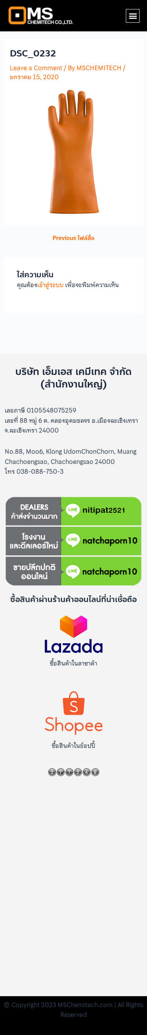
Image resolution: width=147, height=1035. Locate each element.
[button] (133, 16)
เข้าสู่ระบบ (50, 285)
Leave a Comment (36, 68)
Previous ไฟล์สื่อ (73, 238)
